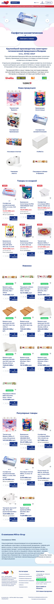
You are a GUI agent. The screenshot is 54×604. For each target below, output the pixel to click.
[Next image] (15, 192)
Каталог (14, 2)
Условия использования (38, 599)
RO (38, 2)
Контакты (40, 571)
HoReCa (21, 584)
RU (35, 2)
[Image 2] (9, 469)
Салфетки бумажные (25, 578)
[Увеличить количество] (8, 218)
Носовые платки (23, 582)
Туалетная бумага (24, 574)
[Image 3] (10, 469)
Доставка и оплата (41, 587)
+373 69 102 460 (41, 577)
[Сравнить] (15, 199)
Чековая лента (23, 587)
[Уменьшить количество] (4, 218)
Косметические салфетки (26, 580)
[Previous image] (3, 192)
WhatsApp (42, 579)
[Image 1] (8, 469)
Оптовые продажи (44, 591)
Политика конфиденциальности (37, 597)
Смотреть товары (27, 38)
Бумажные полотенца (25, 576)
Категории (23, 571)
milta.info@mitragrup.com (43, 582)
